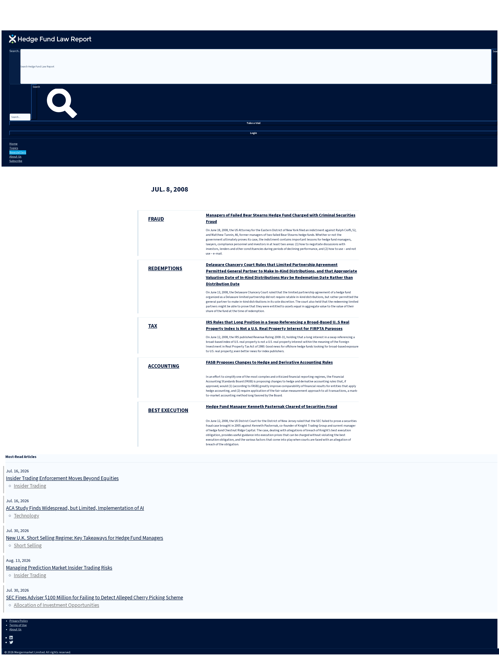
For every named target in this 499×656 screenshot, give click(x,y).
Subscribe (15, 161)
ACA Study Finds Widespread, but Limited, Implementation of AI (75, 508)
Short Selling (28, 545)
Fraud (156, 219)
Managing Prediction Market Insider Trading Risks (59, 568)
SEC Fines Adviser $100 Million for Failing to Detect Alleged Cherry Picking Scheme (94, 597)
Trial (253, 123)
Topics (13, 148)
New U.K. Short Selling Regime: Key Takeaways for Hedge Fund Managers (84, 538)
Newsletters (17, 152)
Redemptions (165, 268)
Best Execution (168, 410)
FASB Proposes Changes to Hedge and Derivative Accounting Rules (269, 362)
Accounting (163, 366)
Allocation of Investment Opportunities (56, 605)
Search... (15, 51)
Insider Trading (30, 486)
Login (253, 133)
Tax (152, 326)
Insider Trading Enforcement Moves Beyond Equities (62, 478)
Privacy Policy (18, 621)
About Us (15, 157)
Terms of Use (18, 625)
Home (13, 144)
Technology (26, 516)
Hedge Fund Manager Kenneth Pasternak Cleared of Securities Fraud (271, 406)
